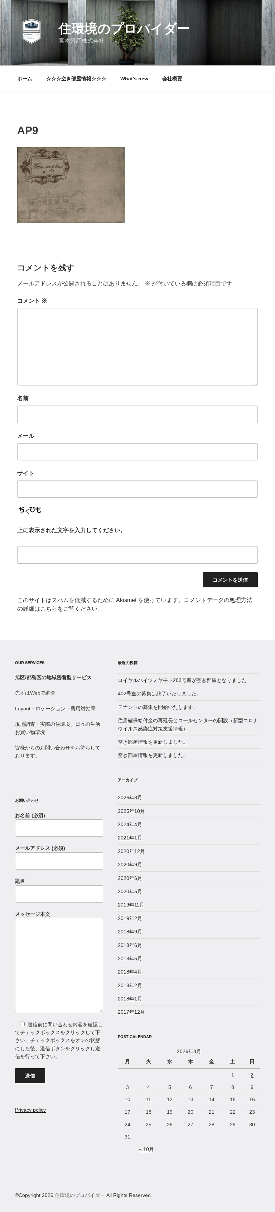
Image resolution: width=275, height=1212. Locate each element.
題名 (20, 881)
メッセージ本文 (32, 914)
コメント (32, 301)
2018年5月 (130, 958)
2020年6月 (130, 878)
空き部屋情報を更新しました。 (153, 742)
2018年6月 (130, 945)
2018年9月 (130, 931)
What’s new (134, 78)
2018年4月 (130, 972)
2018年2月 (130, 985)
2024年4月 (130, 824)
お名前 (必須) (30, 815)
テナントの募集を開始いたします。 (158, 707)
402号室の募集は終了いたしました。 (160, 693)
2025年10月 (131, 811)
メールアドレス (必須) (40, 848)
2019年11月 (131, 905)
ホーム (24, 78)
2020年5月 (130, 891)
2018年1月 (130, 999)
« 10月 (146, 1149)
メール (25, 436)
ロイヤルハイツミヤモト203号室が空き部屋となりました (182, 680)
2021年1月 (130, 838)
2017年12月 (131, 1012)
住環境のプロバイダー (124, 28)
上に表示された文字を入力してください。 (71, 530)
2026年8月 (130, 797)
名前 (23, 398)
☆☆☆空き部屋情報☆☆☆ (76, 78)
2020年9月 (130, 864)
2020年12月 (131, 851)
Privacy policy (30, 1110)
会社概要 (172, 78)
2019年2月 (130, 918)
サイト (25, 473)
